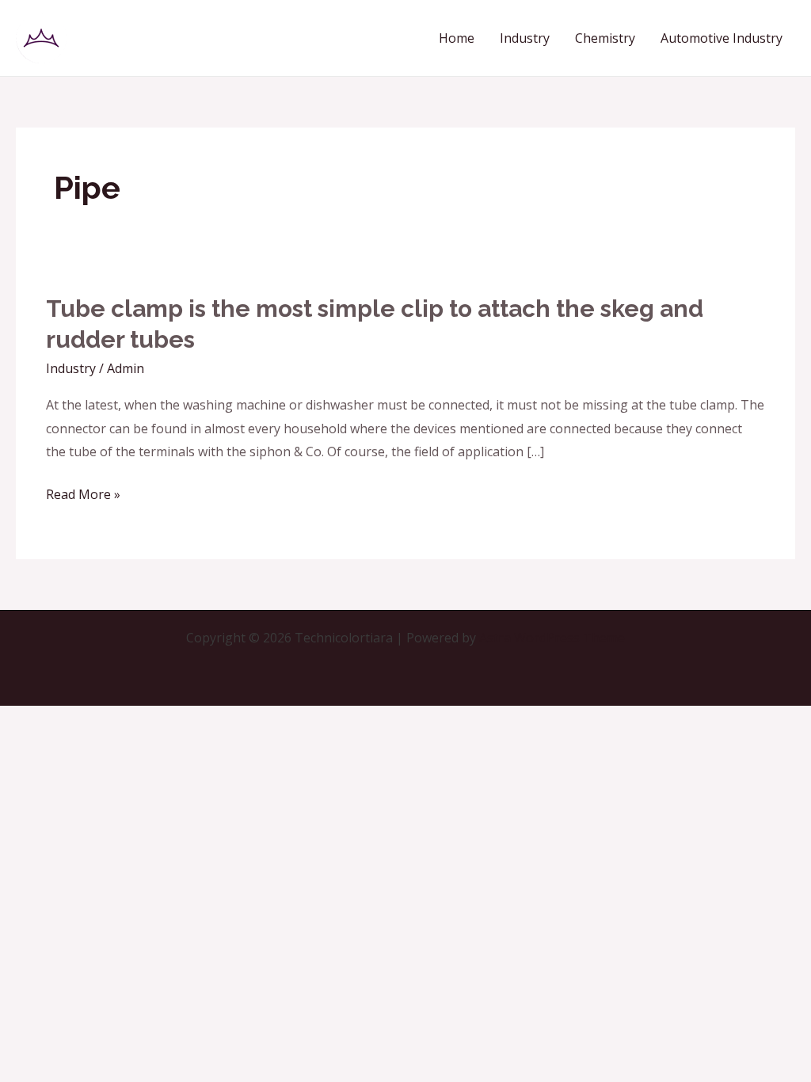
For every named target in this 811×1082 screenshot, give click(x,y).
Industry (525, 38)
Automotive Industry (721, 38)
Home (456, 38)
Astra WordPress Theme (552, 637)
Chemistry (605, 38)
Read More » (83, 495)
